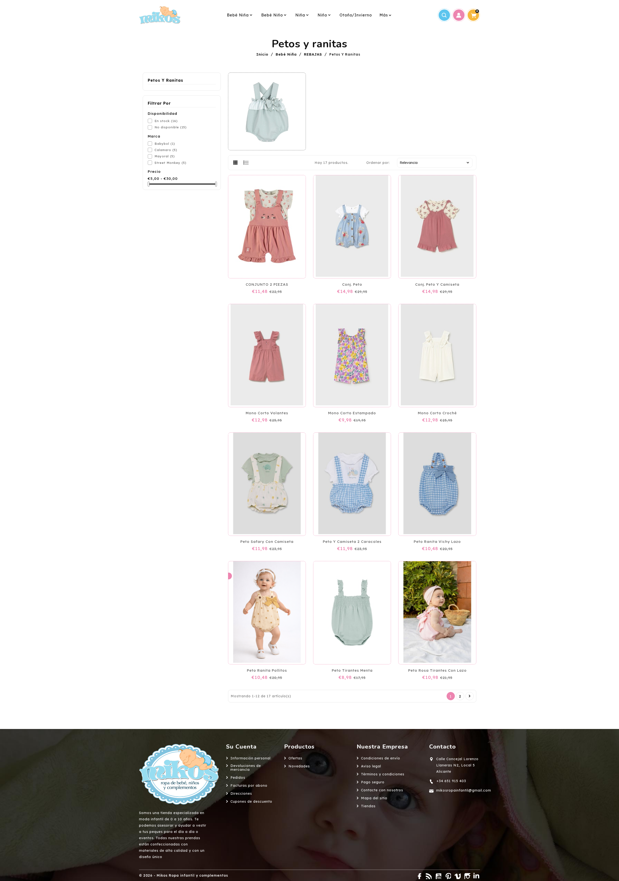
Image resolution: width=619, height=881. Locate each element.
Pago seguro (372, 782)
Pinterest (447, 875)
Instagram (466, 875)
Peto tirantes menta (352, 670)
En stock (166, 121)
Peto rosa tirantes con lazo (437, 670)
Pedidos (237, 777)
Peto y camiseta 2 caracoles (352, 541)
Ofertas (295, 758)
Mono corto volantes (267, 413)
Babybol (165, 144)
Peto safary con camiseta (267, 541)
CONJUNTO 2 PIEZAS (267, 284)
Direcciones (241, 793)
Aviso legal (371, 766)
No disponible (171, 127)
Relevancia (409, 162)
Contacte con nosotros (382, 790)
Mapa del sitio (374, 798)
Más (383, 15)
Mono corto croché (437, 413)
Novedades (299, 766)
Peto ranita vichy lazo (437, 541)
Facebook (418, 875)
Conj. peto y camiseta (437, 284)
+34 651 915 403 (451, 781)
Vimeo (457, 875)
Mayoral (165, 156)
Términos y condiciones (382, 774)
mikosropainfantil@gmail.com (463, 790)
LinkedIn (476, 875)
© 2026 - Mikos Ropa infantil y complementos (183, 875)
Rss (428, 875)
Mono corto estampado (352, 413)
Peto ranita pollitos (267, 670)
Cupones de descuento (251, 801)
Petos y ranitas (165, 80)
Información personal (250, 758)
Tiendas (368, 806)
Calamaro (166, 150)
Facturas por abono (248, 785)
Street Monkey (170, 163)
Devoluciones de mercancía (245, 768)
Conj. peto (352, 284)
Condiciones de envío (380, 758)
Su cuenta (241, 746)
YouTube (437, 875)
